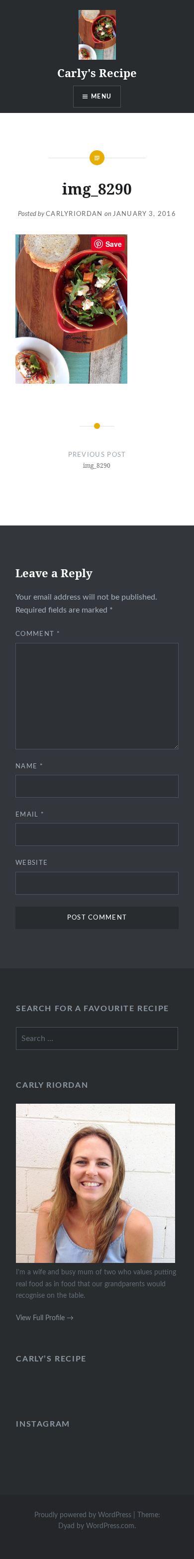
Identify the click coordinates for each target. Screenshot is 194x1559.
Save (113, 244)
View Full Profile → (45, 1318)
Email (29, 815)
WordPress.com (110, 1526)
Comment (37, 634)
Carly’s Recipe (51, 1359)
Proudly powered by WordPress (82, 1515)
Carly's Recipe (97, 72)
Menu (101, 97)
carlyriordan (74, 214)
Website (31, 863)
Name (29, 766)
